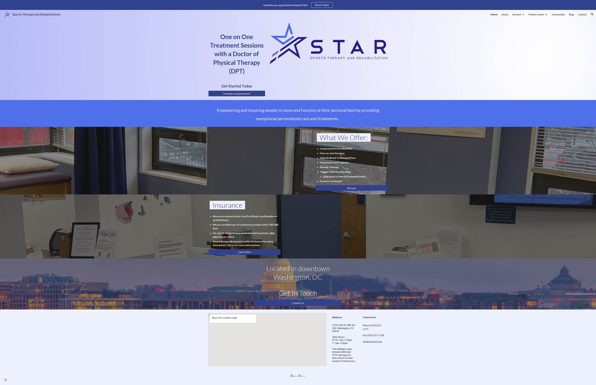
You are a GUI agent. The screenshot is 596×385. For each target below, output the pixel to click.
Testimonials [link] (558, 14)
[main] (236, 56)
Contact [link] (582, 14)
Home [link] (493, 14)
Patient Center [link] (536, 14)
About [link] (504, 14)
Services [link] (516, 14)
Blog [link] (571, 14)
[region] (298, 5)
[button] (592, 14)
